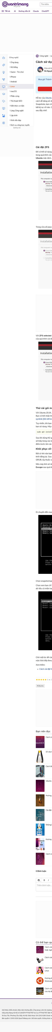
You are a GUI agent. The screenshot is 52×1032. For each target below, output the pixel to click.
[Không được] (37, 680)
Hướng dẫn (28, 1010)
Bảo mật (21, 1010)
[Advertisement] (17, 144)
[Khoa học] (3, 123)
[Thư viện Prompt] (3, 65)
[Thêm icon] (39, 880)
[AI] (3, 57)
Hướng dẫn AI (24, 11)
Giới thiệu (5, 1010)
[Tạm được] (39, 680)
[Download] (3, 101)
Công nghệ (44, 56)
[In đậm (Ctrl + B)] (44, 880)
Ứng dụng (36, 1010)
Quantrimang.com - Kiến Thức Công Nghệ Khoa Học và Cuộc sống (16, 4)
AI (15, 11)
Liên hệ (43, 1010)
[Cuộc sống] (3, 115)
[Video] (3, 108)
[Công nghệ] (3, 86)
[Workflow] (3, 79)
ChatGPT (45, 11)
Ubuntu (48, 98)
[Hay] (43, 680)
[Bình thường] (41, 680)
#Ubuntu (40, 686)
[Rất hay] (46, 680)
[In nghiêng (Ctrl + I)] (48, 880)
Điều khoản (13, 1010)
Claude (36, 11)
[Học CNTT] (3, 94)
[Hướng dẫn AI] (3, 72)
